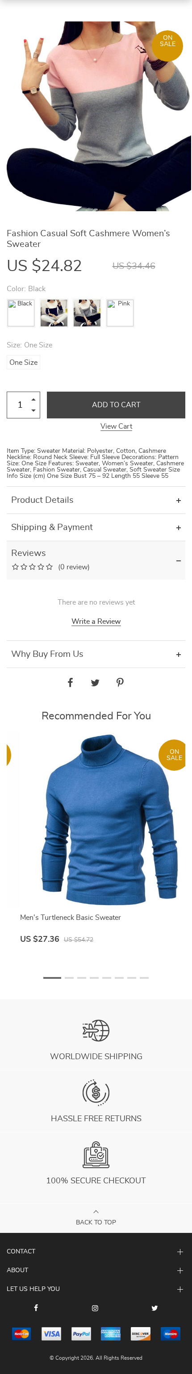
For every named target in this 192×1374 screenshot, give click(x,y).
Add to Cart (116, 405)
